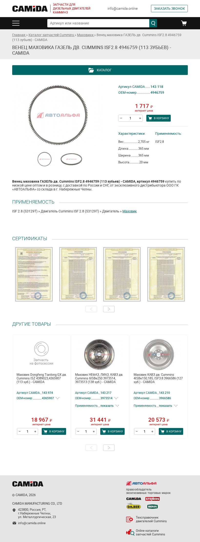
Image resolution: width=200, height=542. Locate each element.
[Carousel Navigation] (100, 309)
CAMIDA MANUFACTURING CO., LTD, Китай (133, 499)
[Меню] (17, 23)
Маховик (129, 211)
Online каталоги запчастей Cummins (150, 532)
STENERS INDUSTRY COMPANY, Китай (152, 499)
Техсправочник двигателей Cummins (151, 519)
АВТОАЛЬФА (141, 483)
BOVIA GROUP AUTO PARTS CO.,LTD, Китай (152, 505)
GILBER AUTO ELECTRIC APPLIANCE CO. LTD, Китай (133, 505)
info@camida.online (123, 8)
